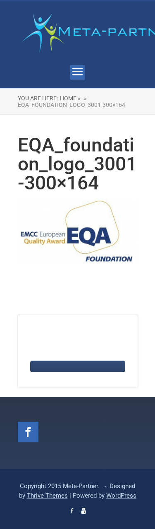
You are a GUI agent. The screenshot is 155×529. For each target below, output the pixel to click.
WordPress (121, 495)
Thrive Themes (47, 495)
